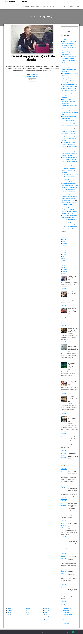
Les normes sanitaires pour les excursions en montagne (72, 438)
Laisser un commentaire (32, 76)
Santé (32, 6)
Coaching (64, 239)
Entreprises (26, 6)
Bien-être (77, 6)
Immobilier (64, 250)
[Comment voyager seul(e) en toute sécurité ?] (32, 39)
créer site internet (66, 621)
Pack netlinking (66, 616)
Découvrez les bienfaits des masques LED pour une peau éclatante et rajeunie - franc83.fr (70, 176)
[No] (81, 632)
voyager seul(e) (34, 74)
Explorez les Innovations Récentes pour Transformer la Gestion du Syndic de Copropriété (69, 90)
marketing (64, 258)
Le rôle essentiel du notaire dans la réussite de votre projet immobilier (72, 488)
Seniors (63, 267)
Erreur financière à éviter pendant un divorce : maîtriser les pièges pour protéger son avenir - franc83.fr (69, 198)
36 (64, 604)
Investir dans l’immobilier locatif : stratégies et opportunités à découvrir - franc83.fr (70, 159)
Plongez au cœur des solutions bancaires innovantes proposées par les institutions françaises (69, 107)
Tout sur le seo (66, 610)
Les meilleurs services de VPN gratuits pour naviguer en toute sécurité (73, 330)
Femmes (64, 245)
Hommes (64, 249)
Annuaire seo (65, 618)
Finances (64, 247)
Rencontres (64, 264)
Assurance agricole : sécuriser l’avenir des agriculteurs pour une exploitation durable (70, 112)
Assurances (64, 236)
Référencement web (67, 608)
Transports (70, 6)
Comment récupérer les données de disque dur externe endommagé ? (72, 541)
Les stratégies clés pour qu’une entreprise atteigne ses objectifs (73, 293)
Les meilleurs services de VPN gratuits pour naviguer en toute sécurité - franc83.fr (70, 144)
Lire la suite (32, 80)
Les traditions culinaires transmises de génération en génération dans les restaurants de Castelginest (72, 507)
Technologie (62, 6)
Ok (73, 632)
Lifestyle (55, 6)
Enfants (63, 241)
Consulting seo (66, 623)
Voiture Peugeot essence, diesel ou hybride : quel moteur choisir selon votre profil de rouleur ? (69, 52)
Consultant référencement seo (69, 614)
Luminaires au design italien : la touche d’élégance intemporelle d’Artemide (69, 179)
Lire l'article (64, 288)
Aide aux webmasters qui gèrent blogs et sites (16, 1)
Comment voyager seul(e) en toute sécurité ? (32, 58)
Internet (43, 6)
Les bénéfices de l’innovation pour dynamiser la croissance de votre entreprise (70, 170)
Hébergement (66, 619)
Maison (37, 6)
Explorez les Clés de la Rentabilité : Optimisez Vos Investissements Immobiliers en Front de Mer (69, 43)
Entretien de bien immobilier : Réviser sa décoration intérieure (72, 589)
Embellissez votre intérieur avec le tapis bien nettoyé (72, 525)
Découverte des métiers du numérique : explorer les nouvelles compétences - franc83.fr (69, 133)
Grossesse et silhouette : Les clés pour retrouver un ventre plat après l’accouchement (69, 101)
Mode (63, 260)
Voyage (49, 6)
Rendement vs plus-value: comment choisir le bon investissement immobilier (69, 95)
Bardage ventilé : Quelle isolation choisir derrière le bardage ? (70, 193)
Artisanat (64, 234)
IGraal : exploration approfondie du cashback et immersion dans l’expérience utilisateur (70, 69)
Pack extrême (66, 612)
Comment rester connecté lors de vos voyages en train (72, 573)
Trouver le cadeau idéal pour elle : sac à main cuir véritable (72, 558)
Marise (37, 63)
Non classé (64, 262)
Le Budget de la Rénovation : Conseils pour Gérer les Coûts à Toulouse (69, 219)
